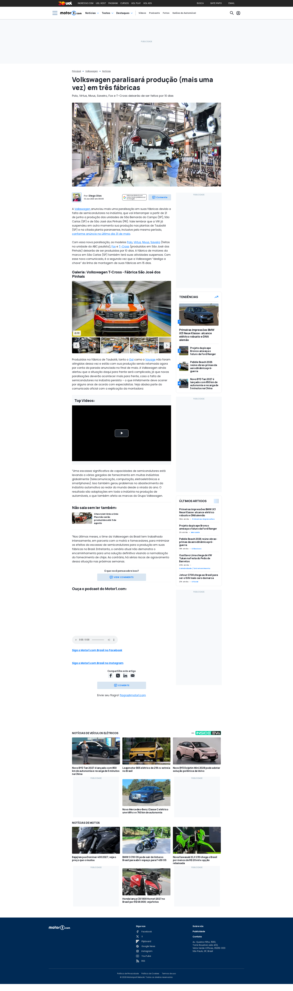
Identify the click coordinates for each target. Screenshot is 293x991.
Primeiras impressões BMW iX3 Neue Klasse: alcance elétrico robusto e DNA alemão (197, 512)
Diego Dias (95, 195)
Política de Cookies (150, 973)
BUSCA (200, 3)
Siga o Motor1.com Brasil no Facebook (97, 650)
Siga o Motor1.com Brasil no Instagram (97, 663)
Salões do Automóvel (184, 13)
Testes (106, 13)
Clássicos (196, 548)
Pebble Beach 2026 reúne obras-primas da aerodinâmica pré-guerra (198, 542)
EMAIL (231, 3)
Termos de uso (169, 973)
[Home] (71, 13)
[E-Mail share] (132, 675)
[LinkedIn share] (125, 675)
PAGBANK (113, 3)
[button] (76, 345)
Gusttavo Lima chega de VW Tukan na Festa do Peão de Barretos (195, 558)
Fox (114, 246)
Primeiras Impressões (203, 519)
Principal (76, 71)
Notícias (90, 13)
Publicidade (199, 931)
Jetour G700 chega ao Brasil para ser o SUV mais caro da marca (198, 576)
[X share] (118, 675)
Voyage (150, 359)
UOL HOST (101, 3)
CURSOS (124, 3)
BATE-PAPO (216, 3)
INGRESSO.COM (85, 3)
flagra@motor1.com (133, 695)
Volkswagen (91, 71)
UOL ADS (147, 3)
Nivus (145, 242)
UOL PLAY (136, 3)
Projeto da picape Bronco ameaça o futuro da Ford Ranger (198, 527)
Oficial (195, 581)
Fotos (166, 13)
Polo (129, 242)
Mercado (195, 532)
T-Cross (124, 246)
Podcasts (154, 13)
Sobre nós (198, 926)
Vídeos (142, 13)
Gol (131, 359)
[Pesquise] (232, 13)
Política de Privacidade (128, 973)
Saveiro (155, 242)
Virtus (137, 242)
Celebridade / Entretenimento (194, 568)
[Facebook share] (110, 675)
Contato (197, 936)
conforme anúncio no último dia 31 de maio (101, 234)
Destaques (122, 13)
